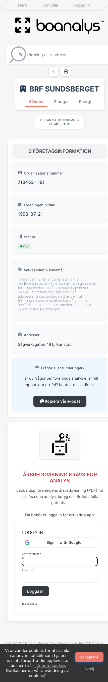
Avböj (89, 669)
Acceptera (89, 657)
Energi (85, 101)
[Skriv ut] (66, 71)
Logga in (81, 5)
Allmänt (36, 101)
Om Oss (50, 5)
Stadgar (61, 101)
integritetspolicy (49, 665)
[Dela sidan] (53, 71)
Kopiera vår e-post (62, 401)
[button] (59, 602)
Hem (22, 5)
